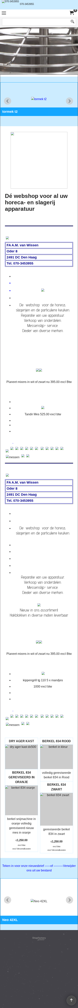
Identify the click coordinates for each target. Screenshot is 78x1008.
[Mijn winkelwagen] (71, 13)
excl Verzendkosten (21, 849)
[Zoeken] (72, 22)
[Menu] (4, 13)
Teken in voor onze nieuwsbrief (23, 865)
